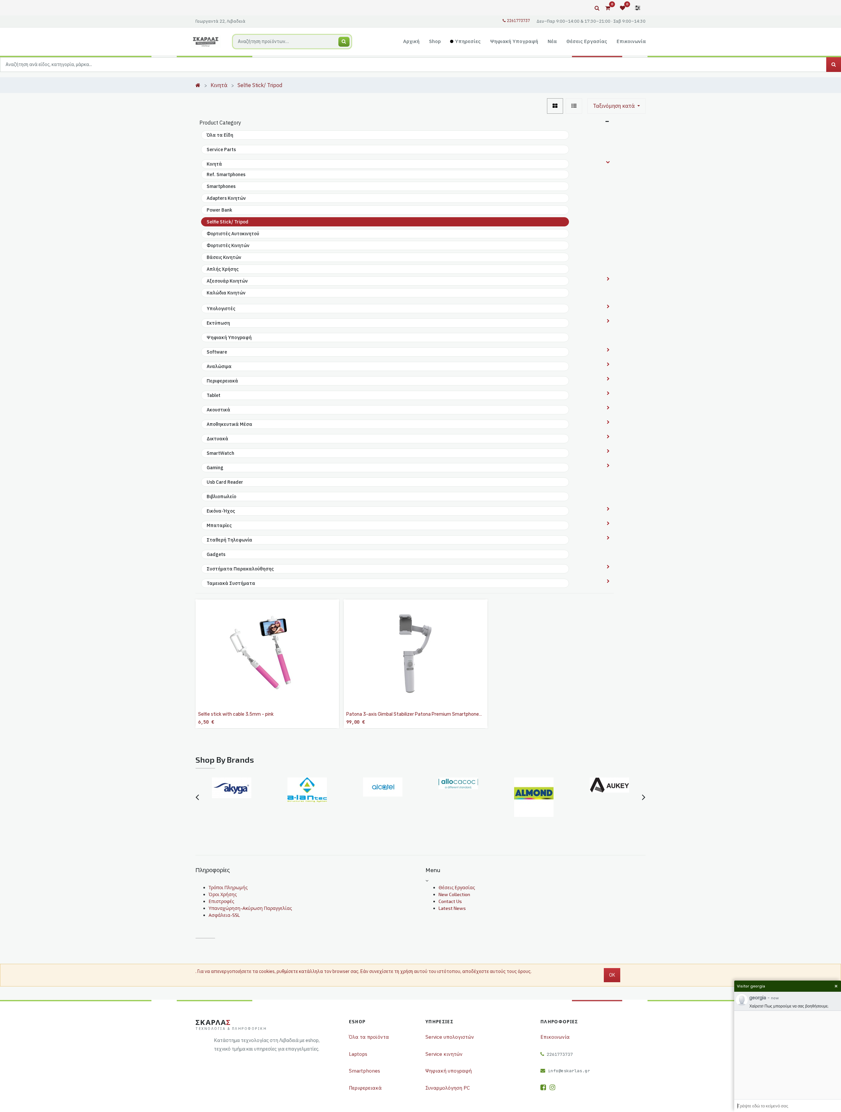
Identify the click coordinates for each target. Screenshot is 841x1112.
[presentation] (197, 797)
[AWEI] (609, 797)
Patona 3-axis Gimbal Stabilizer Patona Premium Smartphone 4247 (412, 714)
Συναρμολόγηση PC (447, 1088)
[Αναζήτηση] (344, 42)
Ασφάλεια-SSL (224, 915)
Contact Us (450, 901)
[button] (616, 106)
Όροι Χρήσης (223, 894)
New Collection (454, 894)
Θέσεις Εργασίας (457, 887)
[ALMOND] (458, 797)
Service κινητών (444, 1054)
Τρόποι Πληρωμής (228, 887)
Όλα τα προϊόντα (369, 1037)
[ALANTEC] (231, 789)
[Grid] (555, 106)
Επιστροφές (221, 901)
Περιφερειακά (365, 1088)
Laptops (358, 1054)
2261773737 (518, 20)
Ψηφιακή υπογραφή (448, 1071)
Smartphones (364, 1071)
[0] (607, 8)
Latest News (452, 908)
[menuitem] (411, 41)
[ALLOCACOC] (383, 783)
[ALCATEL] (307, 787)
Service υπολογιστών (449, 1037)
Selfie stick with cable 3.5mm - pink (236, 714)
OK (612, 975)
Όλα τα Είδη (220, 135)
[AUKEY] (534, 785)
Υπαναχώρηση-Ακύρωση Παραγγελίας (250, 908)
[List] (574, 106)
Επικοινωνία (555, 1037)
